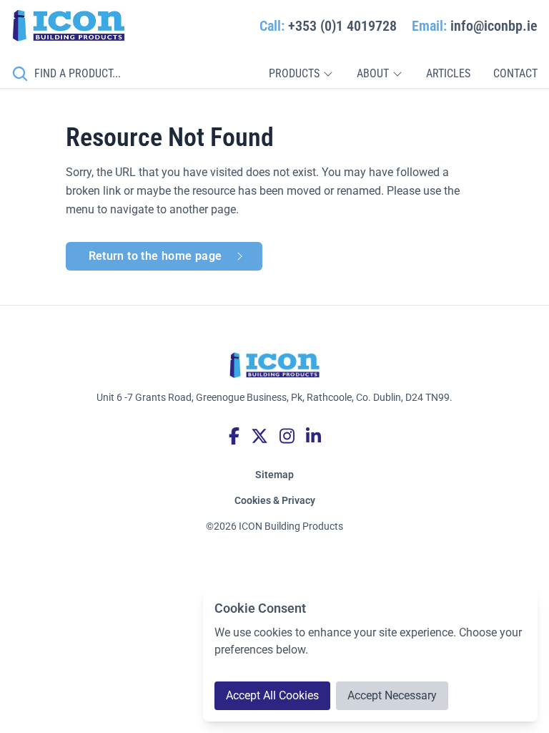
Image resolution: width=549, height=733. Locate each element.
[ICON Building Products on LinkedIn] (313, 436)
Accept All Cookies (272, 695)
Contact (515, 73)
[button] (301, 73)
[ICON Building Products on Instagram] (287, 436)
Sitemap (274, 474)
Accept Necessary (392, 695)
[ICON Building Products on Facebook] (234, 436)
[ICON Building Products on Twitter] (259, 436)
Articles (448, 73)
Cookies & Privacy (274, 500)
